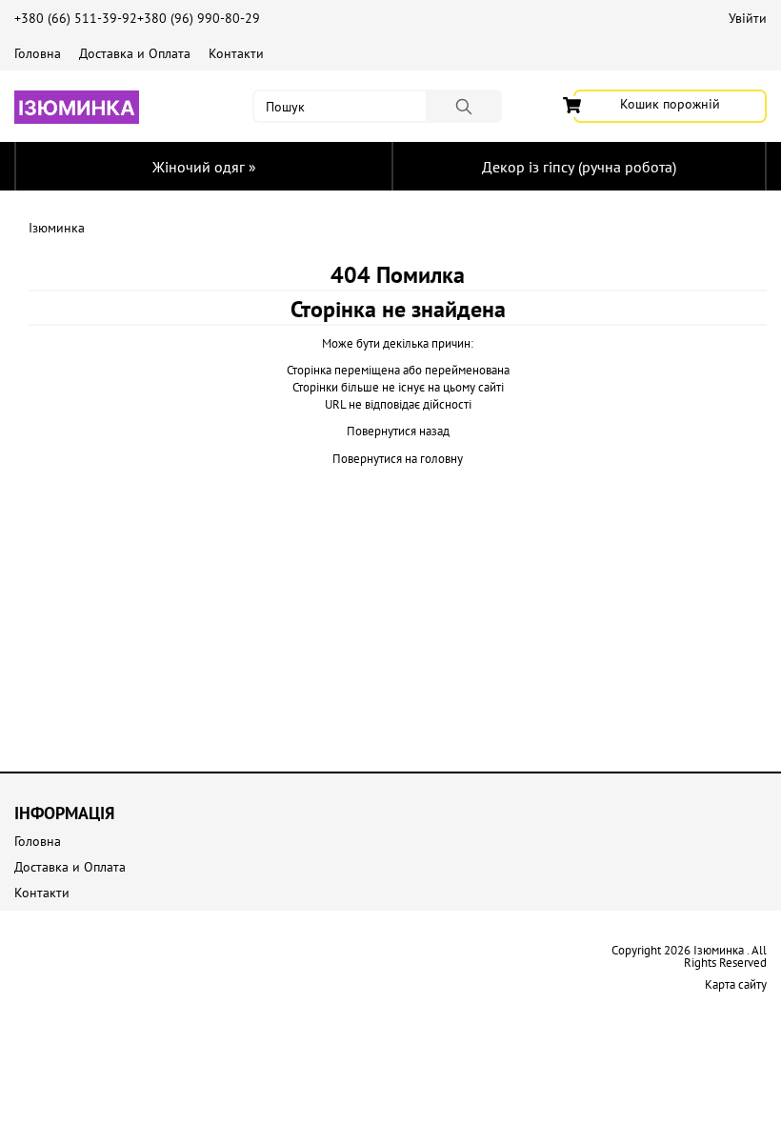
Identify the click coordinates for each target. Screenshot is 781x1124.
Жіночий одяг (204, 166)
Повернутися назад (398, 431)
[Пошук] (464, 106)
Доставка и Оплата (134, 53)
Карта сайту (736, 984)
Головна (37, 53)
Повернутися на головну (397, 459)
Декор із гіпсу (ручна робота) (579, 166)
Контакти (236, 53)
